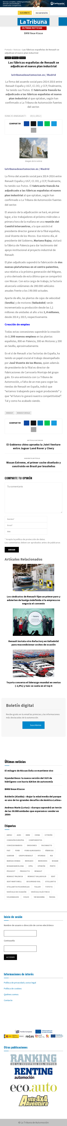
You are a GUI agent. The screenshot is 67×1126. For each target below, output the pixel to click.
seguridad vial (33, 881)
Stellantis (50, 881)
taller (37, 887)
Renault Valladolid (37, 876)
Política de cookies (13, 988)
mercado (29, 861)
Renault (9, 413)
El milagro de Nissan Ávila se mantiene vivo (29, 770)
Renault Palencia (15, 876)
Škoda (52, 897)
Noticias (17, 49)
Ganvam (10, 855)
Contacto (8, 1000)
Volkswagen (13, 897)
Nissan (55, 861)
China (37, 835)
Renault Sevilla (23, 413)
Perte (52, 866)
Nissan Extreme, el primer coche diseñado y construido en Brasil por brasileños (33, 464)
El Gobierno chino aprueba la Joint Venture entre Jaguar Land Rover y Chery (33, 446)
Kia (51, 855)
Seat (53, 876)
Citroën (48, 835)
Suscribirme (35, 725)
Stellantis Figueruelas (18, 887)
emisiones (32, 845)
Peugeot (11, 871)
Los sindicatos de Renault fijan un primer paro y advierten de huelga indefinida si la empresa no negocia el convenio (33, 600)
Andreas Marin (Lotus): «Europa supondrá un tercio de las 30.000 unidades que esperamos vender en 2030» (33, 811)
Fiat (8, 850)
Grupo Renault (26, 855)
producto (25, 871)
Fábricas (15, 58)
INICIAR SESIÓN (42, 13)
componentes (35, 840)
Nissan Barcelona (15, 866)
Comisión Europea (15, 840)
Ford (17, 850)
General (22, 58)
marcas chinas (13, 861)
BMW (28, 835)
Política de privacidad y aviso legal (20, 982)
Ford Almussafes (32, 850)
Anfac (9, 835)
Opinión (41, 866)
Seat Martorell (14, 881)
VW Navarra (39, 897)
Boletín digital (20, 705)
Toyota (49, 887)
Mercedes (42, 861)
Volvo (26, 897)
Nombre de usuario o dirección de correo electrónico (29, 925)
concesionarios (14, 845)
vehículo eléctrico (40, 892)
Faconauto (46, 845)
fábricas (49, 850)
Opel (30, 866)
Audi (19, 835)
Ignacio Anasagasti (15, 115)
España (7, 58)
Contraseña (9, 940)
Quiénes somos (11, 994)
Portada (8, 49)
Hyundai (41, 855)
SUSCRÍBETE (25, 13)
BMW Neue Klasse (33, 33)
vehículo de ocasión (16, 892)
